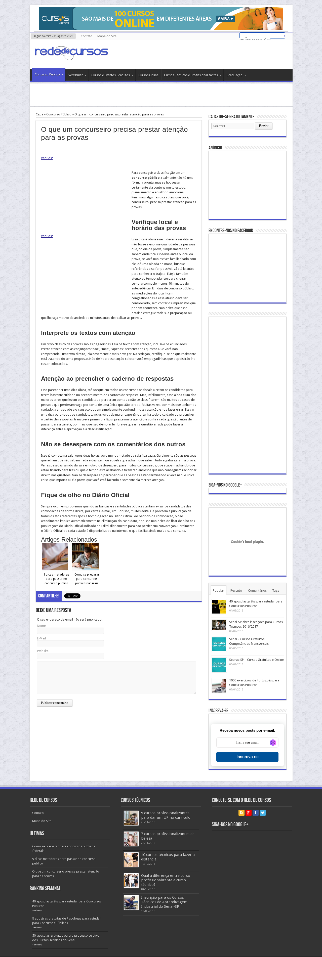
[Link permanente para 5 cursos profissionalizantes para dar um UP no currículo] (131, 818)
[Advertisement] (161, 94)
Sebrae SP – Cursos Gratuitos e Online (256, 660)
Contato (86, 36)
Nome (41, 626)
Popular (218, 590)
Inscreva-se (247, 757)
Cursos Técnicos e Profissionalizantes (191, 75)
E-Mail (41, 638)
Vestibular (75, 75)
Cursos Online (148, 75)
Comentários (257, 590)
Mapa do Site (106, 36)
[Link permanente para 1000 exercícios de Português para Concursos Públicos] (219, 685)
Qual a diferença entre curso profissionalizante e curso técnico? (165, 880)
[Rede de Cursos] (71, 57)
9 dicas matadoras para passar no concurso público (56, 579)
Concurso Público (47, 74)
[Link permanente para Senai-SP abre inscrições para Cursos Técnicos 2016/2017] (219, 625)
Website (43, 651)
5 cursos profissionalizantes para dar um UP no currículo (165, 815)
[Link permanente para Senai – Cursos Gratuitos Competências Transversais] (219, 644)
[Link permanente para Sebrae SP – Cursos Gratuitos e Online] (219, 665)
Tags (275, 590)
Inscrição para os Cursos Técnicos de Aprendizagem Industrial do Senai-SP (164, 902)
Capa (39, 114)
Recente (236, 590)
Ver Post (47, 158)
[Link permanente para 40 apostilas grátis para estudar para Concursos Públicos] (219, 607)
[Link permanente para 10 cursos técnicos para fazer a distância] (131, 860)
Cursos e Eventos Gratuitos (110, 75)
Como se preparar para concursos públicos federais (86, 579)
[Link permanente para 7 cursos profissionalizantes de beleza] (131, 839)
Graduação (234, 75)
